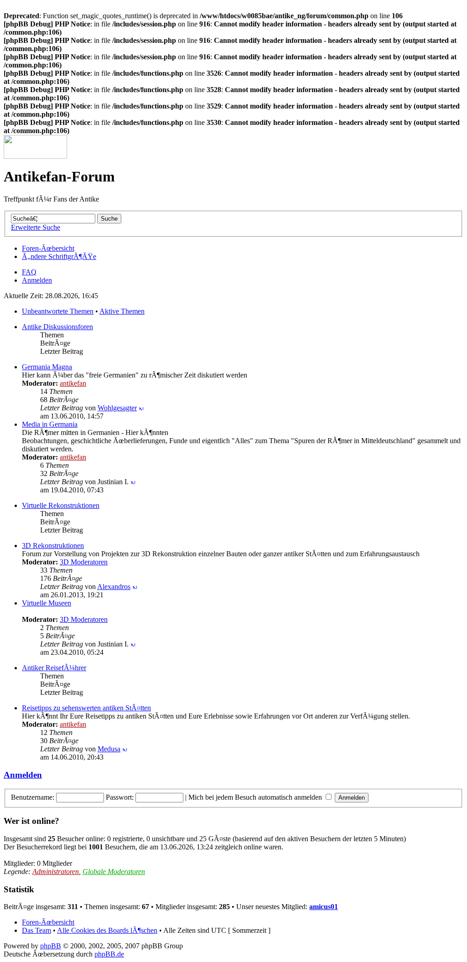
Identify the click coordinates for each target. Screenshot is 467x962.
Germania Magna (47, 367)
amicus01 (323, 906)
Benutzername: (32, 797)
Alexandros (113, 586)
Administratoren (55, 871)
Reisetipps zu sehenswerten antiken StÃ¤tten (86, 708)
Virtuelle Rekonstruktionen (60, 505)
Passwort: (120, 797)
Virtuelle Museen (46, 603)
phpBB (50, 946)
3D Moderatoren (84, 562)
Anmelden (37, 280)
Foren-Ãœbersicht (48, 248)
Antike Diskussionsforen (57, 327)
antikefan (73, 383)
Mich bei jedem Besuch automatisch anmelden (256, 797)
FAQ (29, 272)
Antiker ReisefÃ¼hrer (54, 668)
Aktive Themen (122, 311)
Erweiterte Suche (35, 227)
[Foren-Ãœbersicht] (35, 156)
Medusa (109, 749)
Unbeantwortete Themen (57, 311)
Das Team (36, 930)
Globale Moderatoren (114, 871)
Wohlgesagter (117, 408)
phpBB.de (109, 954)
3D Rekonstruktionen (53, 545)
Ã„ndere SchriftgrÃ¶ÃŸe (59, 256)
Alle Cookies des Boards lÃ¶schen (107, 930)
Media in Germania (50, 424)
